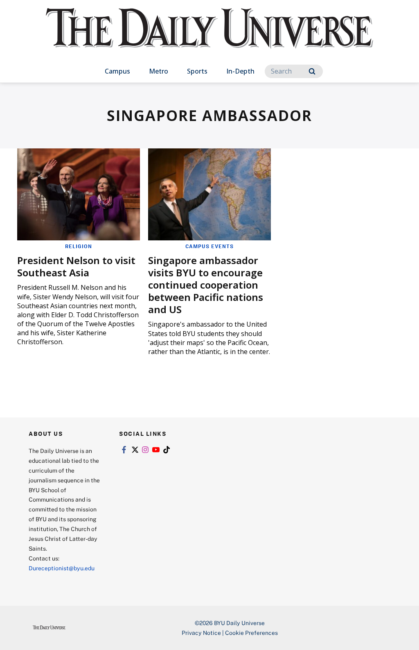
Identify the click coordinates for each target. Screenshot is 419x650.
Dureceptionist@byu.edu (62, 568)
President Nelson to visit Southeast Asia (76, 266)
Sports (197, 71)
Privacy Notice (201, 632)
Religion (78, 246)
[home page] (209, 36)
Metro (158, 71)
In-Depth (240, 71)
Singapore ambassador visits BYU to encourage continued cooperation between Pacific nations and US (205, 284)
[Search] (312, 71)
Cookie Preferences (251, 632)
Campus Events (209, 246)
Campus (117, 71)
